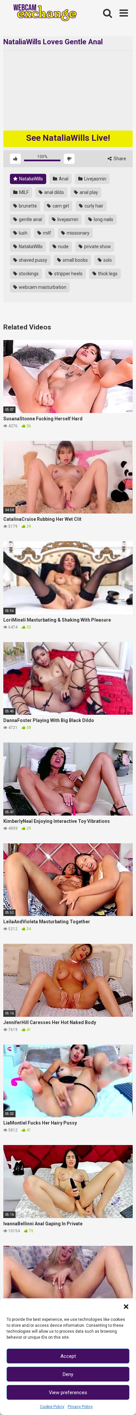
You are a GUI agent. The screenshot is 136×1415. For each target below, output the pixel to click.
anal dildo (53, 192)
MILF (23, 192)
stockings (28, 273)
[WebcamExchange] (42, 13)
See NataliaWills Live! (68, 138)
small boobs (75, 260)
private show (97, 246)
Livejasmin (94, 178)
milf (46, 233)
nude (63, 246)
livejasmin (67, 219)
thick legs (107, 273)
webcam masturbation (42, 287)
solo (107, 260)
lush (22, 233)
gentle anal (30, 219)
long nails (103, 219)
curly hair (93, 206)
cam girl (60, 206)
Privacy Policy (80, 1406)
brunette (27, 206)
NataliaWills (30, 178)
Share (119, 158)
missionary (77, 233)
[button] (126, 1306)
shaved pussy (32, 260)
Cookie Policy (52, 1406)
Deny (68, 1374)
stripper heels (68, 273)
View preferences (68, 1393)
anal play (88, 192)
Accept (68, 1356)
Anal (63, 178)
